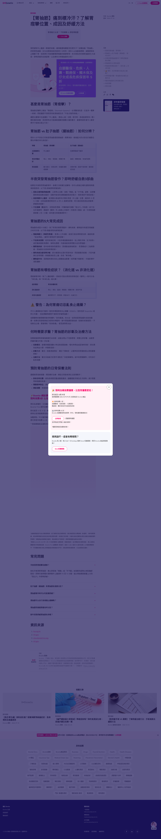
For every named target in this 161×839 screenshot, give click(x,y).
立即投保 (58, 418)
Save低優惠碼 (59, 449)
